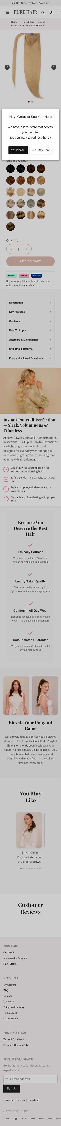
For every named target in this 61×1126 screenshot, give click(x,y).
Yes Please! (18, 150)
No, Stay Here (41, 150)
